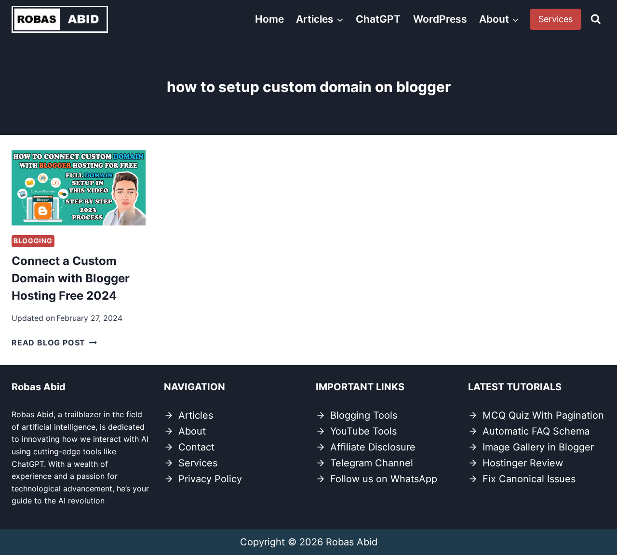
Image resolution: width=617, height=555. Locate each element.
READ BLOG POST (54, 342)
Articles (195, 415)
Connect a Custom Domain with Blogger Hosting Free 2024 (71, 278)
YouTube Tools (363, 431)
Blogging (33, 241)
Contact (196, 447)
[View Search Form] (595, 19)
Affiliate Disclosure (373, 447)
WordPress (440, 19)
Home (269, 19)
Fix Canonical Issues (529, 479)
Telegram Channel (371, 463)
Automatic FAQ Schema (536, 431)
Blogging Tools (363, 415)
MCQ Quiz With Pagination (543, 415)
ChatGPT (378, 19)
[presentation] (79, 187)
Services (555, 19)
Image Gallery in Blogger (538, 447)
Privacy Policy (210, 479)
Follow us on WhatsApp (383, 479)
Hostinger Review (523, 463)
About (192, 431)
